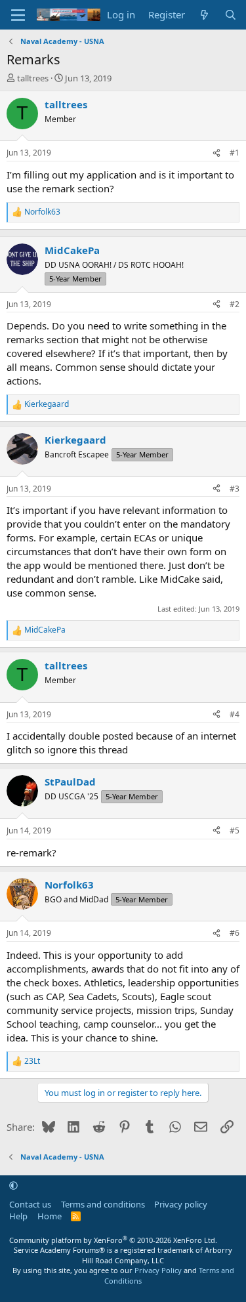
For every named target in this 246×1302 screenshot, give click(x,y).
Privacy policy (180, 1204)
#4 (234, 714)
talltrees (33, 78)
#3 (234, 488)
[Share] (216, 153)
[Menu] (18, 15)
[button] (13, 1185)
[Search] (230, 15)
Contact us (30, 1204)
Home (49, 1216)
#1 (234, 152)
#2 (234, 304)
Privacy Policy (158, 1270)
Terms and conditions (103, 1204)
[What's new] (204, 15)
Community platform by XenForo (113, 1240)
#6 (234, 932)
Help (18, 1216)
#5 (234, 830)
